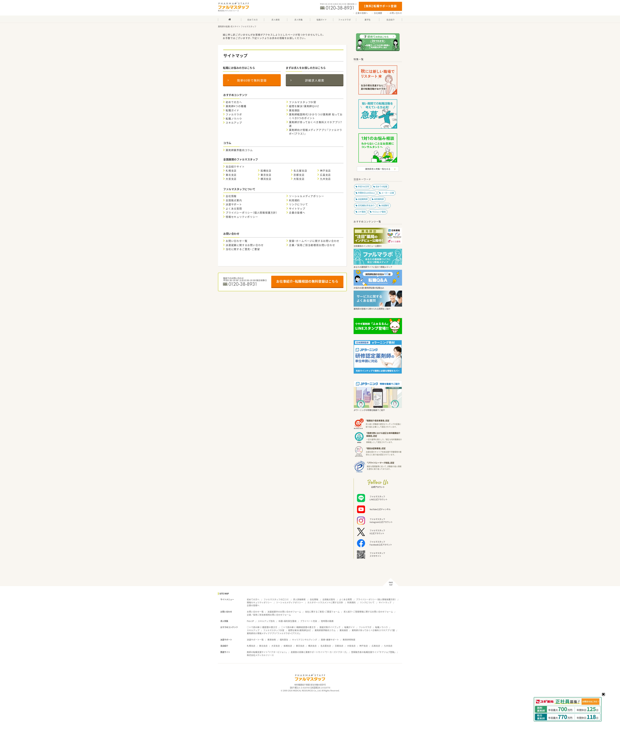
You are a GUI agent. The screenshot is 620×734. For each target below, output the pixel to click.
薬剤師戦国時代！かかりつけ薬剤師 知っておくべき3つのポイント (316, 116)
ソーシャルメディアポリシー (306, 196)
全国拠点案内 (234, 200)
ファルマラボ (234, 114)
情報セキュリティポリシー (242, 217)
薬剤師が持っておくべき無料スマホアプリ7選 (315, 124)
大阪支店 (299, 179)
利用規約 (294, 200)
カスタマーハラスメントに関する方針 (325, 602)
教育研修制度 (349, 639)
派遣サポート (234, 204)
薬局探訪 (294, 110)
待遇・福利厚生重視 (287, 621)
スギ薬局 (362, 211)
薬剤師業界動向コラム (239, 150)
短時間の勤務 (327, 621)
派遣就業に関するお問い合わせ (245, 245)
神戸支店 (325, 170)
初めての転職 (381, 186)
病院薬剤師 (379, 199)
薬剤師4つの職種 (236, 106)
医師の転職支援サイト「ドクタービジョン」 (267, 652)
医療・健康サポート (330, 639)
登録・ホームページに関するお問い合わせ (314, 241)
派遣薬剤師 (363, 199)
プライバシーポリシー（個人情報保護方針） (251, 212)
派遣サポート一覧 (255, 639)
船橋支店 (266, 170)
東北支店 (231, 175)
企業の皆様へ (362, 13)
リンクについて (298, 204)
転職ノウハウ (234, 118)
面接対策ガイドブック (330, 627)
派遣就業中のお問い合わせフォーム (284, 611)
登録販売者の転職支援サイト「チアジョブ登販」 (373, 652)
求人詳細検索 (299, 599)
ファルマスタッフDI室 (302, 102)
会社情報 (231, 196)
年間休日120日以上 (366, 192)
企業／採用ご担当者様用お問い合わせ (312, 245)
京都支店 (299, 175)
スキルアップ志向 (266, 621)
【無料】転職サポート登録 (380, 6)
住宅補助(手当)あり (366, 205)
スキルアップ (234, 122)
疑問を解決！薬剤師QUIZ (304, 106)
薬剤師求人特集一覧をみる (377, 168)
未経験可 (385, 205)
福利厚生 (284, 639)
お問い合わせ (396, 13)
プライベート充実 (308, 621)
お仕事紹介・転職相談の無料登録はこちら (307, 281)
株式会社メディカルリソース (260, 655)
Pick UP (250, 621)
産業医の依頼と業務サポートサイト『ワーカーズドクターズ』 (319, 652)
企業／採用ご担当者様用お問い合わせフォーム (269, 614)
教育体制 (272, 639)
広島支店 (325, 175)
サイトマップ (297, 208)
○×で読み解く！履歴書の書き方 (262, 627)
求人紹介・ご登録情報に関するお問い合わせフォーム (368, 611)
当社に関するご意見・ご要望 (243, 249)
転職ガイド (232, 110)
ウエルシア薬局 (379, 211)
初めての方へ (234, 102)
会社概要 (378, 13)
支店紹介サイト (235, 166)
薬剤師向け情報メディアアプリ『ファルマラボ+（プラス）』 (315, 131)
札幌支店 (231, 170)
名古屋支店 (300, 170)
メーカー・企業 (387, 192)
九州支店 (325, 179)
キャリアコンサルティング (304, 639)
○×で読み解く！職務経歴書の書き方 (298, 627)
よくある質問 (234, 208)
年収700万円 (363, 186)
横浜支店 (266, 179)
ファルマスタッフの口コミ (276, 599)
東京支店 (266, 175)
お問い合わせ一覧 (236, 241)
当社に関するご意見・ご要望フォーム (322, 611)
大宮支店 (231, 179)
